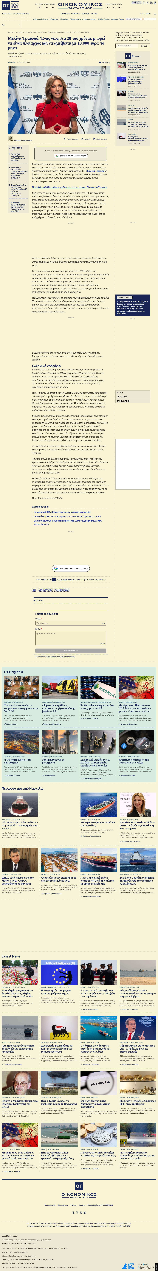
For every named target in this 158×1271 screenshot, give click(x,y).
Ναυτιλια (11, 62)
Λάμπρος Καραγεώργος (23, 140)
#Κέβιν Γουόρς (104, 19)
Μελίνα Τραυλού (95, 170)
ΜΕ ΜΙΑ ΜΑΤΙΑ (122, 397)
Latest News (11, 956)
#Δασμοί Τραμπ (117, 19)
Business (74, 14)
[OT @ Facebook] (144, 3)
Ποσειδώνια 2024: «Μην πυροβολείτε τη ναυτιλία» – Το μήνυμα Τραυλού (67, 516)
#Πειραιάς (53, 19)
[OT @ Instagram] (151, 3)
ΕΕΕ (34, 590)
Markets (64, 14)
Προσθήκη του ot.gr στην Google (72, 156)
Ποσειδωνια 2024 (62, 590)
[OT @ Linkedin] (155, 3)
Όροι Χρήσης (51, 657)
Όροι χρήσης (63, 1205)
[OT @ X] (147, 3)
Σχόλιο (38, 629)
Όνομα (37, 619)
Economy (85, 14)
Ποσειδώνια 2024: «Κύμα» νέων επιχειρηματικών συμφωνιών (62, 512)
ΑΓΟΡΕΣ (120, 393)
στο (64, 579)
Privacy (74, 1205)
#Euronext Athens (40, 19)
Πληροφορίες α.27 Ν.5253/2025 (100, 1205)
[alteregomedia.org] (128, 1268)
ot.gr (9, 32)
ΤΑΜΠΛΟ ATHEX (123, 401)
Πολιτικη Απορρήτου (68, 657)
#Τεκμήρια (64, 19)
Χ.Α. (3, 25)
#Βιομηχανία (75, 19)
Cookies (82, 1205)
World (94, 14)
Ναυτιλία (15, 32)
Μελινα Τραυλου (45, 590)
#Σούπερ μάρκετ (89, 19)
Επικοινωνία (50, 1205)
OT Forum (136, 3)
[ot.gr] (80, 8)
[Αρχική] (10, 5)
